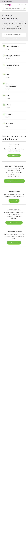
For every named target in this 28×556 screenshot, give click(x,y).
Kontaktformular (6, 30)
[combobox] (14, 35)
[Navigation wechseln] (2, 5)
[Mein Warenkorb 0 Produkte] (25, 5)
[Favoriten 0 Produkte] (22, 5)
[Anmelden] (19, 5)
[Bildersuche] (24, 8)
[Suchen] (3, 8)
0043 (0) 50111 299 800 (14, 176)
